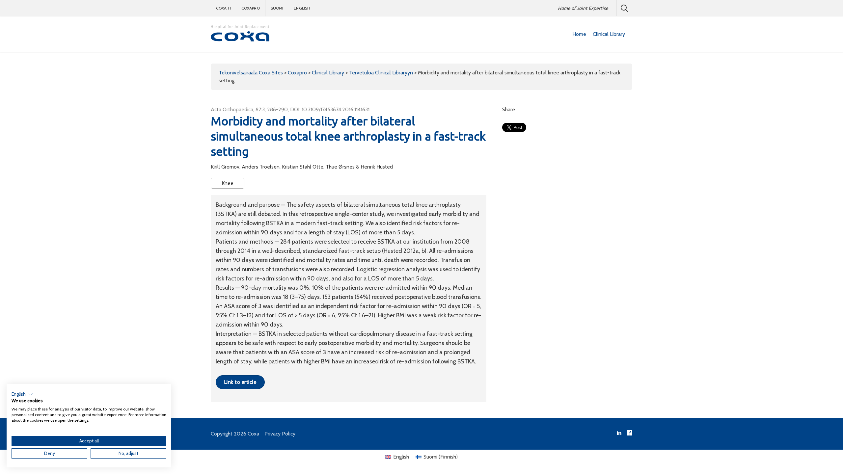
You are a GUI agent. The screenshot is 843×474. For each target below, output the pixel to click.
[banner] (240, 34)
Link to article (240, 382)
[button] (22, 394)
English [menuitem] (401, 457)
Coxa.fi (223, 8)
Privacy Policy (279, 434)
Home (579, 34)
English (302, 8)
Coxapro (250, 8)
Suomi (277, 8)
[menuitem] (579, 34)
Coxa (253, 434)
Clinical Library (609, 34)
